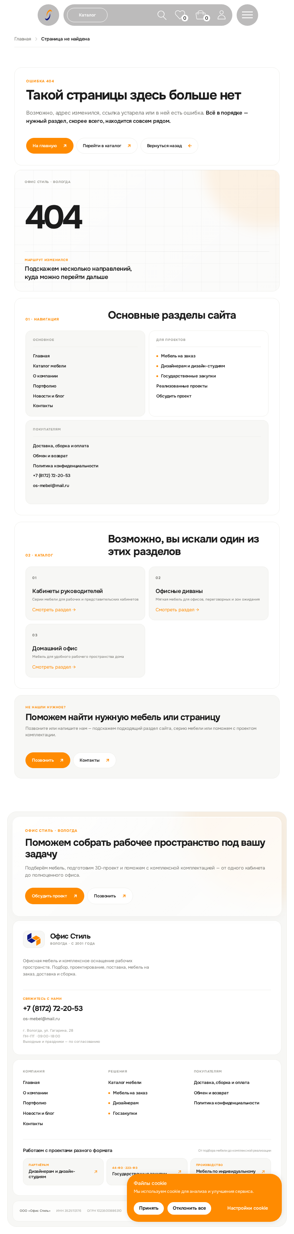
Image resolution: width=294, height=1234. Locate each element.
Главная (22, 39)
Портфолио (44, 386)
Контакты (43, 406)
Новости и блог (48, 396)
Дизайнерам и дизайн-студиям (193, 366)
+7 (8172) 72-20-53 (51, 475)
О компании (45, 376)
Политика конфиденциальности (65, 466)
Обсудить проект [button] (54, 896)
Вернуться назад (169, 145)
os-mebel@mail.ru (51, 485)
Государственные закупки (188, 376)
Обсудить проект (173, 396)
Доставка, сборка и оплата (61, 446)
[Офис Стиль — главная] (34, 939)
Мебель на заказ (178, 356)
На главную (50, 145)
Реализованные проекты (182, 386)
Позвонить (48, 760)
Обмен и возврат (50, 456)
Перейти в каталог (107, 145)
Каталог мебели (49, 366)
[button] (247, 14)
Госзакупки (125, 1113)
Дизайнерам (126, 1103)
